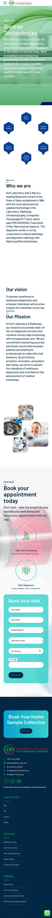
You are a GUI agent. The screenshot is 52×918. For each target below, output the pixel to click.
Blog (5, 805)
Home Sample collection (12, 853)
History (6, 822)
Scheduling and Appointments (14, 896)
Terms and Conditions (11, 890)
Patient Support (9, 859)
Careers (6, 817)
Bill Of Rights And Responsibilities (15, 902)
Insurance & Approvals (11, 865)
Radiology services (10, 842)
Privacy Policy (8, 884)
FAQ (5, 811)
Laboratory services (10, 848)
